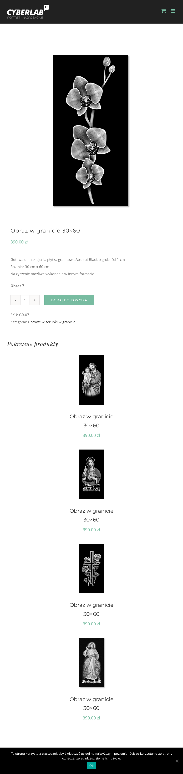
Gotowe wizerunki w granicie (51, 321)
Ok (91, 766)
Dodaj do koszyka (69, 300)
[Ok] (177, 761)
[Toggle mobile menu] (173, 10)
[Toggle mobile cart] (163, 10)
